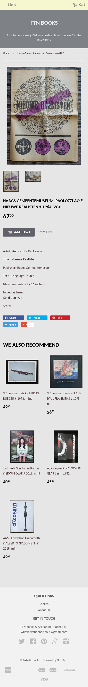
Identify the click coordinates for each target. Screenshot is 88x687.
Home (6, 53)
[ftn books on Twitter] (22, 643)
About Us (44, 610)
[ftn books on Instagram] (66, 643)
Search (44, 604)
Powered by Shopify (54, 660)
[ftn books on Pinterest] (44, 643)
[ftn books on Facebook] (33, 643)
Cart (81, 5)
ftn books (44, 23)
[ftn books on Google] (55, 643)
